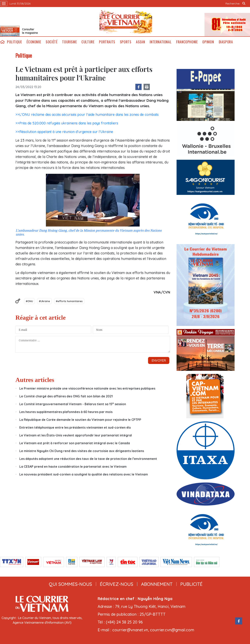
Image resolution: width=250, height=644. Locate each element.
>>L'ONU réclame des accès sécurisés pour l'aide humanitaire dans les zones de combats (87, 114)
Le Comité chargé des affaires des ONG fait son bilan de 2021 (66, 396)
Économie (34, 41)
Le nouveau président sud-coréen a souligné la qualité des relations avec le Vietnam (83, 474)
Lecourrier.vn (126, 21)
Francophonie (187, 41)
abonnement (156, 584)
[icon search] (244, 3)
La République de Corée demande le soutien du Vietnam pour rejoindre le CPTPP (80, 420)
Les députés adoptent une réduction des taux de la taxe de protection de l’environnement (88, 459)
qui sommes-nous (70, 584)
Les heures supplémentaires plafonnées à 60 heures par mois (65, 412)
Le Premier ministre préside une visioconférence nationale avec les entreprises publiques (87, 388)
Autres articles (34, 379)
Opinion (208, 41)
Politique (14, 41)
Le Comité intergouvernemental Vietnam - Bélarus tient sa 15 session (72, 404)
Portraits (107, 41)
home (2, 41)
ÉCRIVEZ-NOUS (116, 584)
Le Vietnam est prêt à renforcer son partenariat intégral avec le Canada (74, 443)
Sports (125, 41)
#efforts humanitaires (69, 301)
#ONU (29, 301)
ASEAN (140, 41)
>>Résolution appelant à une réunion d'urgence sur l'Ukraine (64, 131)
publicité (191, 584)
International (160, 41)
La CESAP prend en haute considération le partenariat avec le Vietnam (73, 466)
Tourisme (69, 41)
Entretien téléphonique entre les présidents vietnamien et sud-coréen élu (75, 427)
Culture (87, 41)
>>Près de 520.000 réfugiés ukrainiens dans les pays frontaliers (66, 123)
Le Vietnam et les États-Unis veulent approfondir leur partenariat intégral (75, 435)
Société (51, 41)
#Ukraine (44, 301)
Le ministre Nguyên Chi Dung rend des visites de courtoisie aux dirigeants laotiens (81, 451)
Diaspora (226, 41)
